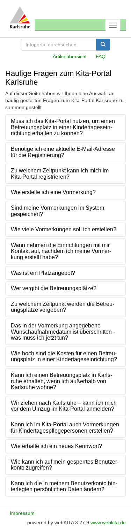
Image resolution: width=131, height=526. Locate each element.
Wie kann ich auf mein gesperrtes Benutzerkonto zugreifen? (65, 465)
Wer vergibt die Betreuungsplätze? (53, 288)
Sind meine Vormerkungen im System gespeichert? (57, 211)
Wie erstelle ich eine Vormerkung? (53, 192)
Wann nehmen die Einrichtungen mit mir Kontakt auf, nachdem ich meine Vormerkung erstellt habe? (61, 251)
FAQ (100, 56)
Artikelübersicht (70, 56)
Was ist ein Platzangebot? (43, 273)
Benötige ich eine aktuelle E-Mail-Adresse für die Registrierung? (63, 152)
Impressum (22, 513)
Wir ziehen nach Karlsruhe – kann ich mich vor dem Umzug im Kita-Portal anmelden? (64, 406)
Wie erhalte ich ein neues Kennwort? (56, 446)
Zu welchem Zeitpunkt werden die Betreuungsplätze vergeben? (62, 307)
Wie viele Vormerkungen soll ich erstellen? (63, 229)
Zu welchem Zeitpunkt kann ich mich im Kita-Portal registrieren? (60, 174)
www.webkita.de (108, 522)
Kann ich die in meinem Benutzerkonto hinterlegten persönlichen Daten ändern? (64, 486)
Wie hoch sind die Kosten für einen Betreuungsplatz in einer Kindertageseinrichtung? (64, 356)
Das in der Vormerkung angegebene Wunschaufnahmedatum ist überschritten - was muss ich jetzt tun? (63, 332)
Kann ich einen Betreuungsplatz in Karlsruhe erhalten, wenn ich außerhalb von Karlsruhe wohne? (61, 381)
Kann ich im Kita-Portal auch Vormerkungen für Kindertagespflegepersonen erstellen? (65, 427)
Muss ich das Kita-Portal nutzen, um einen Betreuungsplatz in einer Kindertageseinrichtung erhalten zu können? (63, 127)
